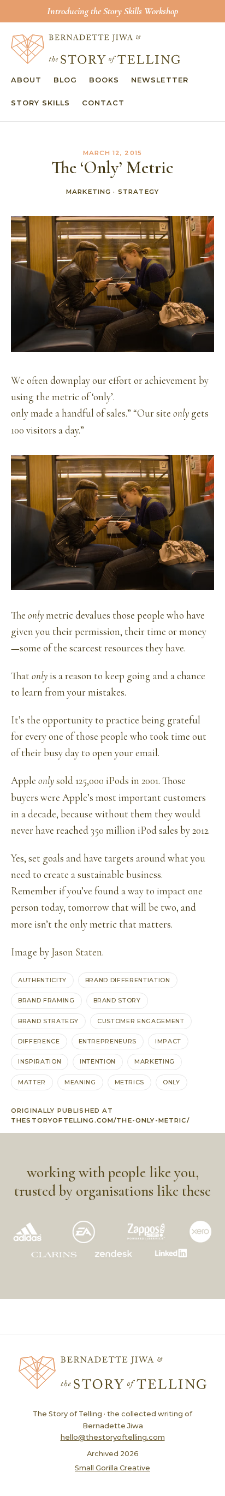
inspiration (39, 1061)
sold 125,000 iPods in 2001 (107, 781)
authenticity (42, 980)
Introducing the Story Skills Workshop (112, 11)
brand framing (46, 1000)
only (171, 1082)
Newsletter (159, 80)
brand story (117, 1000)
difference (39, 1041)
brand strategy (48, 1021)
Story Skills (40, 103)
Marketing (88, 191)
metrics (130, 1082)
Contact (103, 103)
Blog (65, 80)
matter (32, 1082)
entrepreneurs (108, 1041)
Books (104, 80)
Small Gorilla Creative (112, 1468)
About (26, 80)
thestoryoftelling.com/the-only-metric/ (100, 1120)
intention (98, 1061)
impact (168, 1041)
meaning (80, 1082)
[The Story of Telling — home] (95, 49)
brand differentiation (127, 980)
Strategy (138, 191)
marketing (154, 1061)
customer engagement (140, 1021)
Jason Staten (76, 952)
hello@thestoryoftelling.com (113, 1437)
